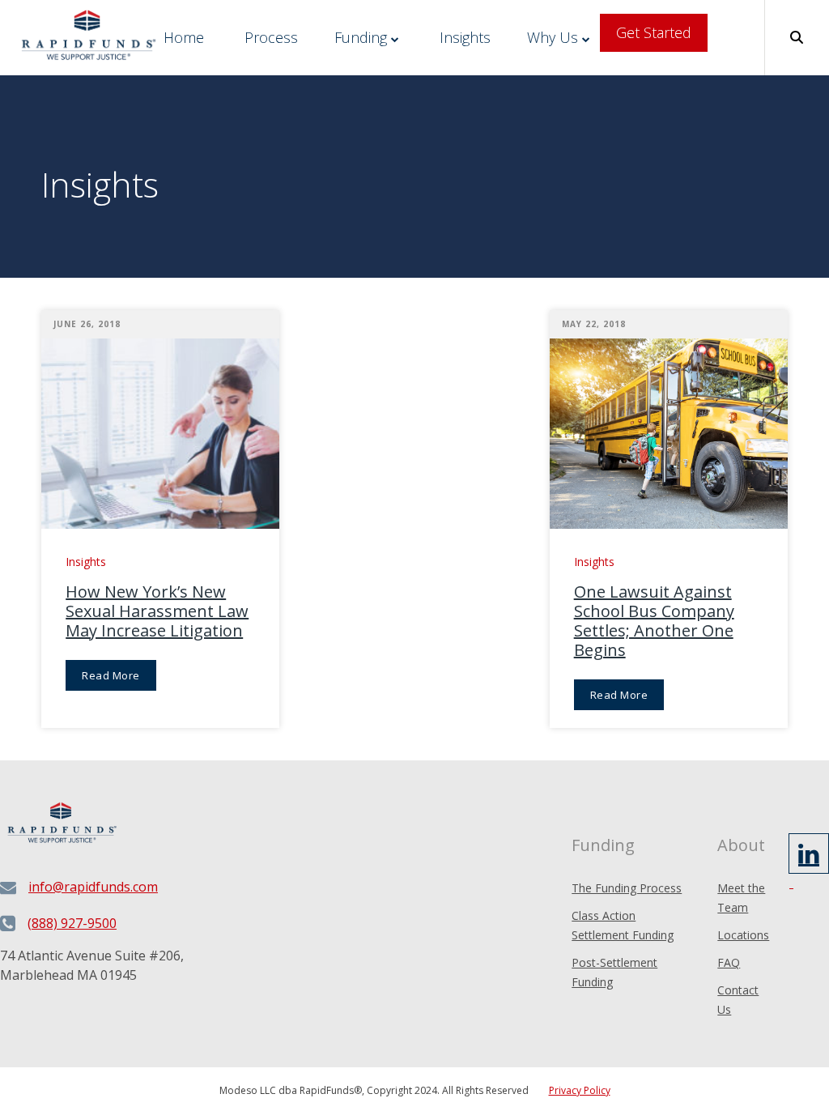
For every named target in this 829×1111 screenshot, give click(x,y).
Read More (111, 675)
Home (184, 37)
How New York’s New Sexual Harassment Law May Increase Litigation (157, 611)
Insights (465, 37)
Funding (360, 37)
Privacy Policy (579, 1090)
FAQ (728, 962)
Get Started (653, 32)
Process (271, 37)
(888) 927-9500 (72, 923)
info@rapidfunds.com (93, 887)
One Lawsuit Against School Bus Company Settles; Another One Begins (654, 621)
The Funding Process (627, 888)
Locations (743, 935)
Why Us (552, 37)
